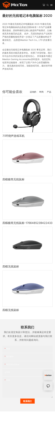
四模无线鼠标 (10, 266)
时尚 (41, 91)
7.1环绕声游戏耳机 (13, 135)
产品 (49, 91)
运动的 (33, 91)
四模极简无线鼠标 (13, 179)
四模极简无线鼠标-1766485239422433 (27, 222)
